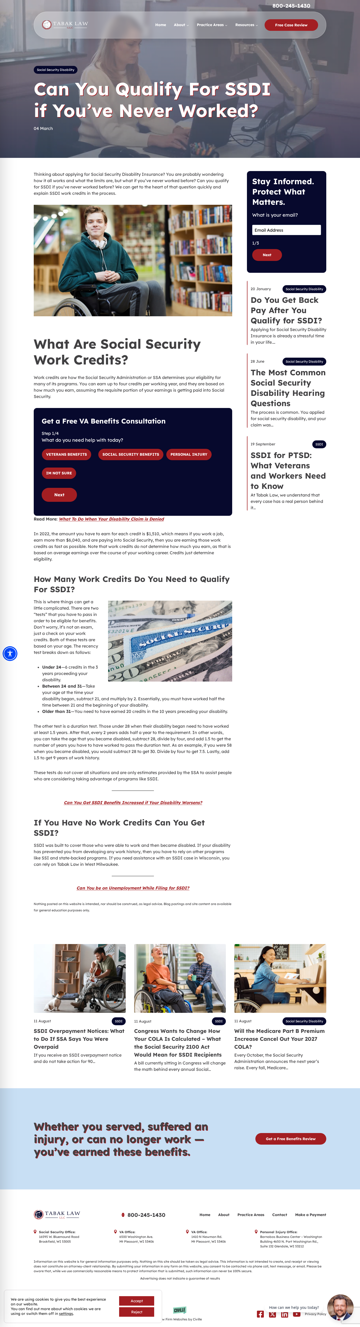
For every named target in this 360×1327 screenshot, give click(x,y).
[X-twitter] (272, 1314)
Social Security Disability (55, 70)
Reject (136, 1312)
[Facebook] (260, 1314)
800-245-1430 (291, 6)
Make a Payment (310, 1214)
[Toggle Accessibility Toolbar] (10, 653)
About (224, 1214)
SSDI (319, 444)
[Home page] (70, 1215)
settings (66, 1313)
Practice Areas (250, 1214)
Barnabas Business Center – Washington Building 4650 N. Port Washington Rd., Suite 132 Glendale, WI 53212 (291, 1241)
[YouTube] (297, 1314)
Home (160, 24)
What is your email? (275, 215)
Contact (279, 1214)
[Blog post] (80, 978)
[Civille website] (180, 1314)
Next (59, 494)
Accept (137, 1301)
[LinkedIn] (285, 1314)
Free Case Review (291, 25)
